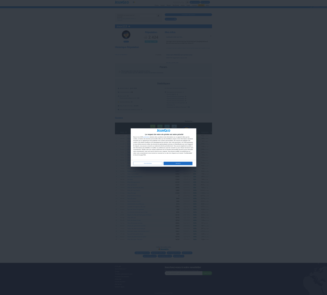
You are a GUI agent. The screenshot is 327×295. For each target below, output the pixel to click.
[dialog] (163, 147)
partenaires (146, 137)
